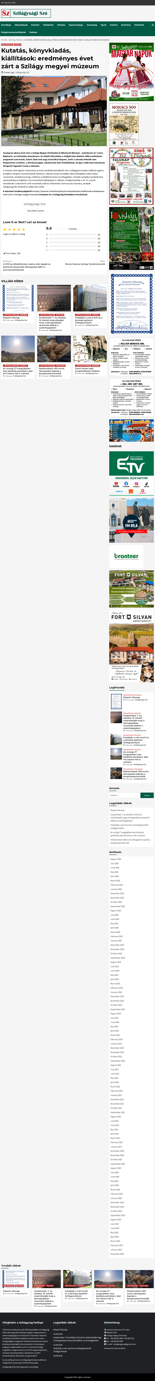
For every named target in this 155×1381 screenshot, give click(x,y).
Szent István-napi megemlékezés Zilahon (87, 369)
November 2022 (117, 1052)
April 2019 (114, 1236)
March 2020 (115, 1189)
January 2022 (116, 1095)
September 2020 (117, 1164)
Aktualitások (21, 25)
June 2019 (114, 1228)
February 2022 (116, 1091)
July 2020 (114, 1172)
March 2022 (115, 1086)
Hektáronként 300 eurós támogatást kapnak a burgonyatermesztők (51, 371)
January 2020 (116, 1198)
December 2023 (117, 996)
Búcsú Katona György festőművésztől (85, 262)
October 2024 (116, 953)
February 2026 (116, 885)
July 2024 (114, 966)
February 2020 (116, 1194)
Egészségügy (76, 25)
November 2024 (117, 949)
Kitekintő (139, 25)
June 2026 (114, 867)
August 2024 (115, 962)
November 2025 (117, 897)
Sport (103, 25)
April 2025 (114, 927)
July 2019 (114, 1224)
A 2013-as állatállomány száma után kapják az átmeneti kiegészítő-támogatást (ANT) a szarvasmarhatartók (27, 265)
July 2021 (114, 1121)
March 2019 (115, 1241)
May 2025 (114, 923)
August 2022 (115, 1065)
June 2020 (114, 1176)
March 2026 (115, 880)
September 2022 (117, 1061)
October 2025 (116, 902)
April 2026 (114, 876)
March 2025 (115, 932)
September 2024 (117, 958)
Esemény (126, 25)
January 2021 (116, 1146)
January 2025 (116, 940)
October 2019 (116, 1211)
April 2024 (114, 979)
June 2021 (114, 1125)
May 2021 (114, 1129)
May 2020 (114, 1181)
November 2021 (117, 1103)
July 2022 (114, 1069)
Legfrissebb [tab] (116, 687)
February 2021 (116, 1142)
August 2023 (115, 1013)
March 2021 (115, 1138)
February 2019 (116, 1245)
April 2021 (114, 1133)
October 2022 (116, 1056)
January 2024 (116, 992)
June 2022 (114, 1073)
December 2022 (117, 1048)
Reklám (33, 32)
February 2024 (116, 988)
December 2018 (117, 1254)
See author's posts (35, 210)
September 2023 (117, 1009)
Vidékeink (48, 25)
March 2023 (115, 1035)
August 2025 (115, 910)
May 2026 (114, 872)
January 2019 (116, 1249)
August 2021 (115, 1116)
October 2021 (116, 1108)
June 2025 (114, 919)
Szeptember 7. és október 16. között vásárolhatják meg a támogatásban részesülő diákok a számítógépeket (52, 323)
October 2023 (116, 1005)
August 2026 (115, 859)
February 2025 (116, 936)
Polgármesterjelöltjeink (13, 32)
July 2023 (114, 1018)
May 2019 (114, 1232)
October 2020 (116, 1159)
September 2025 (117, 906)
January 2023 (116, 1043)
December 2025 (117, 893)
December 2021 (117, 1099)
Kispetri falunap (11, 318)
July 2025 (114, 915)
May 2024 (114, 975)
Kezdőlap (6, 25)
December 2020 (117, 1151)
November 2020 (117, 1155)
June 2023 (114, 1022)
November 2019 (117, 1206)
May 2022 (114, 1078)
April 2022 (114, 1082)
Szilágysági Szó (22, 72)
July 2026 (114, 863)
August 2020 (115, 1168)
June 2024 (114, 970)
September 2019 (117, 1215)
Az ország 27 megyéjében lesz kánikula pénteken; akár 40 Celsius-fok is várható (18, 371)
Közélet (35, 25)
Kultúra (114, 25)
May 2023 (114, 1026)
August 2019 (115, 1219)
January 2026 (116, 889)
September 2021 (117, 1112)
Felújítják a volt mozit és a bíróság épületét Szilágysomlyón (89, 320)
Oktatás (61, 25)
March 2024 (115, 983)
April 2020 (114, 1185)
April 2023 (114, 1030)
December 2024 (117, 945)
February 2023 (116, 1039)
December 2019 (117, 1202)
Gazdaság (92, 25)
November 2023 (117, 1000)
